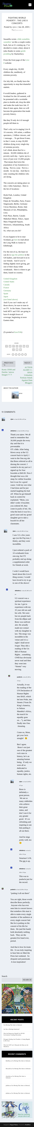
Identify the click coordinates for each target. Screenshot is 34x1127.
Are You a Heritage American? (11, 1029)
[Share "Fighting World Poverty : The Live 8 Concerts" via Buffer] (27, 346)
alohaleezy (13, 431)
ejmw (14, 27)
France (6, 288)
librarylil (8, 1068)
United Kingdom (10, 279)
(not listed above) (10, 299)
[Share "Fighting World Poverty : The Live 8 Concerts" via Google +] (13, 346)
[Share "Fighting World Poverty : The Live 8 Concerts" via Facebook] (6, 346)
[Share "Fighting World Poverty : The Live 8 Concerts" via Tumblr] (17, 346)
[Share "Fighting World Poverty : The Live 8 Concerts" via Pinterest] (20, 346)
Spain (5, 293)
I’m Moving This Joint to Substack (12, 1025)
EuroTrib (18, 332)
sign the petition (17, 255)
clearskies (8, 1076)
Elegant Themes (14, 1124)
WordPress (28, 1124)
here (16, 240)
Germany (7, 291)
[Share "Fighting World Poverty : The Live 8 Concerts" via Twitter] (10, 346)
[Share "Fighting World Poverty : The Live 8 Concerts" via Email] (17, 349)
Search (4, 976)
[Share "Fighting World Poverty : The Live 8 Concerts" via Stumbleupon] (13, 349)
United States (8, 282)
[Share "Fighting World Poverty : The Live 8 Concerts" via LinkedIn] (24, 346)
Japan (5, 296)
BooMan (8, 1061)
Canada (6, 285)
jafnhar (8, 1085)
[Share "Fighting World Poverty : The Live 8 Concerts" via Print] (20, 349)
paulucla (19, 677)
